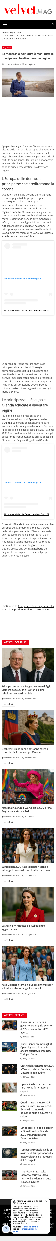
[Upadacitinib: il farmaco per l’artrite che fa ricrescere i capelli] (9, 1087)
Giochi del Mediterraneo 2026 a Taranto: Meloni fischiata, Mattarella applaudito (37, 1069)
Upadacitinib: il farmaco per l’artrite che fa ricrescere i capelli (36, 1088)
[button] (53, 24)
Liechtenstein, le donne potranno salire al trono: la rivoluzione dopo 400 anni (25, 750)
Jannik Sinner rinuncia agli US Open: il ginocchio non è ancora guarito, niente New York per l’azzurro (36, 1049)
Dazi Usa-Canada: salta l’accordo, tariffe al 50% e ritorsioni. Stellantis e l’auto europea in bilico (35, 1177)
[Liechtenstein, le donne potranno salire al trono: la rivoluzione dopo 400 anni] (28, 727)
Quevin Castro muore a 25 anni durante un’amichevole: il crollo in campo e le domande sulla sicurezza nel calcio (36, 1109)
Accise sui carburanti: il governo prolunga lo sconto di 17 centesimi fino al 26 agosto (36, 1027)
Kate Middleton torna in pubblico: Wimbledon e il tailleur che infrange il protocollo (27, 986)
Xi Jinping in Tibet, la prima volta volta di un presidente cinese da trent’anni (28, 607)
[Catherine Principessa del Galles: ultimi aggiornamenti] (28, 904)
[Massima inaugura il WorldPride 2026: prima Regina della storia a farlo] (28, 786)
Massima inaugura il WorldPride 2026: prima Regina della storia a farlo (27, 809)
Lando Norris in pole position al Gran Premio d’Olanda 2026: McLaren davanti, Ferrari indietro (36, 1133)
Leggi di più (8, 704)
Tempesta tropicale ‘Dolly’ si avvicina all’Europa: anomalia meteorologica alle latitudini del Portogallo (36, 1155)
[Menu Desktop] (5, 24)
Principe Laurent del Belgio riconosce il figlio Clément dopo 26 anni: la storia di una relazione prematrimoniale (26, 690)
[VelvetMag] (28, 9)
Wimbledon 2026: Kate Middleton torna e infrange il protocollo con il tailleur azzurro (26, 868)
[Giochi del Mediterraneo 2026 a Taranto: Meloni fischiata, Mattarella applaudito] (9, 1069)
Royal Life (7, 47)
